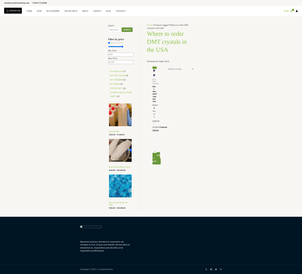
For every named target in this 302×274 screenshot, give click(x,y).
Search (111, 25)
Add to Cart (156, 158)
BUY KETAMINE (53, 11)
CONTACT (97, 11)
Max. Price (112, 58)
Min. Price (112, 50)
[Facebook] (211, 269)
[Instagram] (221, 269)
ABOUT (85, 11)
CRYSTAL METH (70, 11)
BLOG (108, 11)
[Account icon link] (297, 11)
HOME (29, 11)
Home (149, 25)
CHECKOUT (121, 11)
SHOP (39, 11)
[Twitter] (216, 269)
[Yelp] (206, 269)
